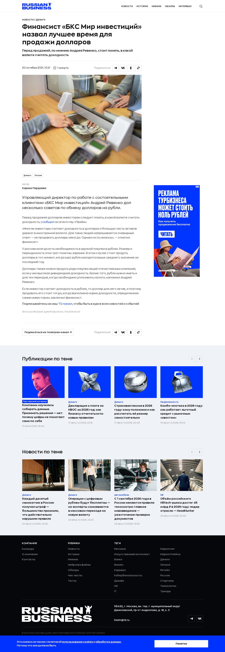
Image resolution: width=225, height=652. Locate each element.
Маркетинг (167, 549)
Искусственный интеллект (132, 554)
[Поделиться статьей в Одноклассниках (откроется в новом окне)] (131, 68)
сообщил (47, 222)
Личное (165, 565)
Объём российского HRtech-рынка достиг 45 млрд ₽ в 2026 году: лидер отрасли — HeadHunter (179, 504)
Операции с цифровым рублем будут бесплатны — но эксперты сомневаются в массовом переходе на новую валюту (89, 506)
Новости (127, 6)
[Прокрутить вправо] (199, 359)
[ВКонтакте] (199, 618)
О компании (30, 554)
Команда (28, 549)
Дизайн (119, 581)
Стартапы (167, 581)
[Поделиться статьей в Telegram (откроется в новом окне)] (115, 68)
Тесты (72, 581)
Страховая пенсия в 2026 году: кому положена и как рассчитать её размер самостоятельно (134, 411)
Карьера (120, 570)
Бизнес (119, 565)
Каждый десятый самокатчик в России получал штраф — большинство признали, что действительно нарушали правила (40, 508)
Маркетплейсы (170, 554)
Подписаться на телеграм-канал (46, 332)
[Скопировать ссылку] (138, 68)
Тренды (165, 591)
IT (115, 591)
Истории (142, 6)
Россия (38, 175)
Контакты (28, 559)
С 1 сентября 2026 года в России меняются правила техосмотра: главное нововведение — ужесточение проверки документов (134, 508)
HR (116, 586)
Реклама (120, 549)
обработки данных (108, 642)
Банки (118, 559)
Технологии (168, 586)
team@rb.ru (121, 620)
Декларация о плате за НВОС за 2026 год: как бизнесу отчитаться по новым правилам (85, 411)
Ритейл (165, 570)
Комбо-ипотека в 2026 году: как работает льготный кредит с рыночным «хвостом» (181, 411)
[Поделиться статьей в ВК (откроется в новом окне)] (123, 68)
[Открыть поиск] (201, 6)
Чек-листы (75, 575)
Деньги (40, 20)
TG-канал (65, 303)
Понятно (181, 644)
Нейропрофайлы (79, 565)
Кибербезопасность (128, 575)
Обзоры (170, 6)
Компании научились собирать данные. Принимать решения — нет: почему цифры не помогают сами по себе (43, 413)
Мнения (156, 6)
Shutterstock (72, 312)
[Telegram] (191, 618)
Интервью (185, 6)
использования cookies (78, 642)
